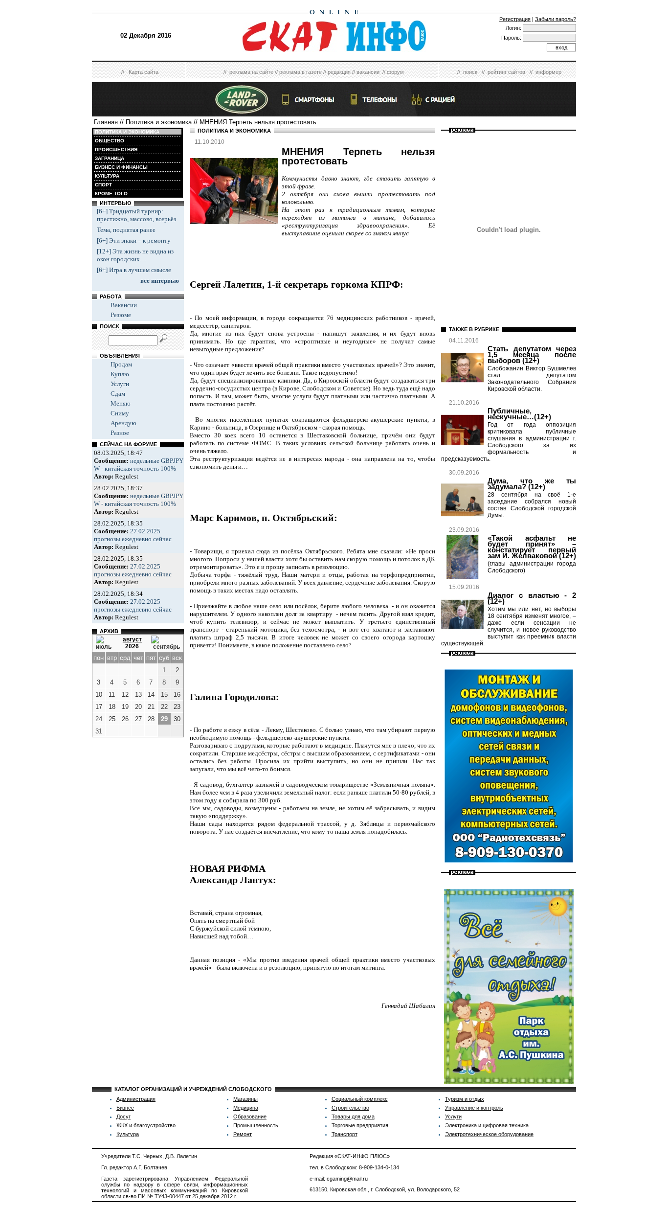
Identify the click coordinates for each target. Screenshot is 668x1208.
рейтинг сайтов (506, 72)
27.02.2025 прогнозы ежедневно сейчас (133, 535)
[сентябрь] (165, 643)
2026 (132, 646)
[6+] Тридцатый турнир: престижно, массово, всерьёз (136, 215)
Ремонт (242, 1134)
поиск (470, 72)
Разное (120, 432)
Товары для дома (353, 1116)
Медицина (245, 1108)
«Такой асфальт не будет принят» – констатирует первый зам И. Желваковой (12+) (532, 547)
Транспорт (344, 1134)
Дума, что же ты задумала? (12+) (532, 484)
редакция (339, 72)
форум (395, 72)
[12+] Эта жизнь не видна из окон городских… (135, 255)
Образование (250, 1116)
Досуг (123, 1116)
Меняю (121, 403)
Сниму (120, 413)
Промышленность (255, 1125)
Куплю (120, 374)
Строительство (350, 1108)
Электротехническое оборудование (489, 1134)
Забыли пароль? (555, 19)
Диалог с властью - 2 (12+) (532, 598)
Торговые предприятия (360, 1125)
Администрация (136, 1099)
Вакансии (124, 305)
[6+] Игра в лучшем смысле (134, 270)
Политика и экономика (159, 122)
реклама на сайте (251, 72)
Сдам (118, 393)
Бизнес (125, 1108)
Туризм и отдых (464, 1099)
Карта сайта (143, 72)
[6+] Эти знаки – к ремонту (134, 240)
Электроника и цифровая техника (487, 1125)
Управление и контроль (474, 1108)
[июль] (104, 643)
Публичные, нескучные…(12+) (519, 414)
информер (548, 72)
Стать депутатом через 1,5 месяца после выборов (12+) (532, 355)
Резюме (121, 315)
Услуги (120, 383)
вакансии (367, 72)
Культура (127, 1134)
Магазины (245, 1099)
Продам (121, 364)
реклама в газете (300, 72)
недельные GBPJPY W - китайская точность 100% (138, 464)
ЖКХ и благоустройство (146, 1125)
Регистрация (515, 19)
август (132, 639)
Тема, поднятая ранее (126, 229)
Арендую (123, 423)
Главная (106, 122)
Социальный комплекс (360, 1099)
